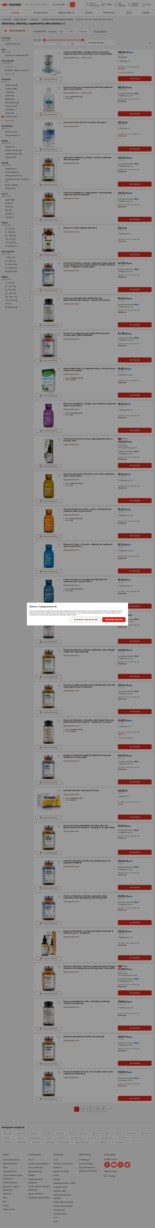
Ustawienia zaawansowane (86, 619)
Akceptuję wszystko (114, 619)
